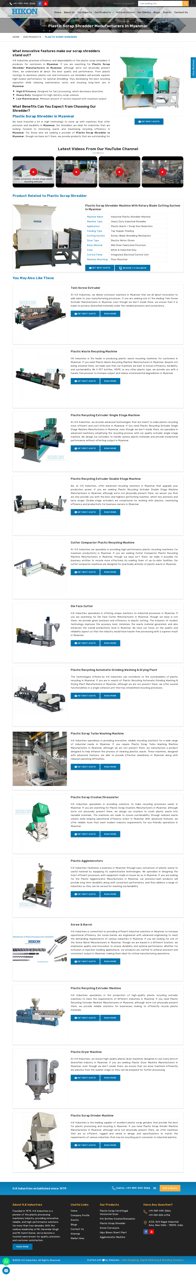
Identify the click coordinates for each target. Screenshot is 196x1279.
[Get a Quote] (6, 1270)
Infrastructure (125, 12)
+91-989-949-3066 (24, 3)
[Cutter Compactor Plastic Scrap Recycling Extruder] (119, 172)
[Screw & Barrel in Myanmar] (40, 949)
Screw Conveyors (109, 1228)
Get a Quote (170, 1188)
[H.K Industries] (22, 12)
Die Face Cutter (82, 606)
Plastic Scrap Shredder (112, 1223)
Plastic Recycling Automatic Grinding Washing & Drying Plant (114, 670)
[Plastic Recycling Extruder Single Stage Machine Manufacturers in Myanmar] (40, 440)
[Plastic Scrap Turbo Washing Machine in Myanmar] (40, 758)
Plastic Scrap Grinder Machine (92, 1115)
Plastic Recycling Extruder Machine (96, 988)
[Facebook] (40, 3)
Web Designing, (130, 1260)
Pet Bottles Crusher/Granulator (117, 1218)
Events (167, 12)
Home (57, 12)
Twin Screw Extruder (86, 288)
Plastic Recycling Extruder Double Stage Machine (106, 479)
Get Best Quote (101, 268)
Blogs (157, 12)
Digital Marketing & (150, 1260)
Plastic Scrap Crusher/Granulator (95, 797)
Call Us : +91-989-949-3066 (133, 1188)
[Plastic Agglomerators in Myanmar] (40, 886)
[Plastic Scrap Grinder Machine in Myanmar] (40, 1140)
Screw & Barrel (81, 924)
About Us (69, 12)
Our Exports (84, 12)
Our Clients (144, 12)
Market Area (77, 1238)
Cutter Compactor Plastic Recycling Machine (102, 542)
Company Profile (80, 1215)
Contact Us (181, 12)
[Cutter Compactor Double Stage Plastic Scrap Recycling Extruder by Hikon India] (33, 172)
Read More (110, 313)
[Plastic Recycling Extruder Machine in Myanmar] (40, 1013)
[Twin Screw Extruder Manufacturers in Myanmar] (40, 313)
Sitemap (75, 1233)
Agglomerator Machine (112, 1237)
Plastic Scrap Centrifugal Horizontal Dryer (114, 1212)
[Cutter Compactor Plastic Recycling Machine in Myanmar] (40, 567)
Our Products (103, 12)
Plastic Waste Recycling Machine (94, 351)
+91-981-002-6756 (159, 1215)
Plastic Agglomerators (87, 861)
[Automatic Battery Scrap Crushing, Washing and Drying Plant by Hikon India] (162, 172)
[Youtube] (45, 3)
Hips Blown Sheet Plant (113, 1232)
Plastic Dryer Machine (86, 1052)
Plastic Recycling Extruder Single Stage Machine (105, 415)
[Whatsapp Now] (6, 1261)
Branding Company (172, 1260)
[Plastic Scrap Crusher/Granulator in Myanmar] (40, 822)
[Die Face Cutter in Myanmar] (40, 631)
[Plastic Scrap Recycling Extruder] (76, 172)
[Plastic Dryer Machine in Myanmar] (40, 1077)
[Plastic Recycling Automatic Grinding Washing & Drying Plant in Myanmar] (40, 695)
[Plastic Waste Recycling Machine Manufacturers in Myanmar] (40, 376)
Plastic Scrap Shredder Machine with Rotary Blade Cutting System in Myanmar (132, 207)
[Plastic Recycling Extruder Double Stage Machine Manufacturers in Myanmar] (40, 504)
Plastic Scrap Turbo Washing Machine (97, 733)
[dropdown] (112, 12)
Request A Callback (134, 268)
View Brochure (193, 68)
